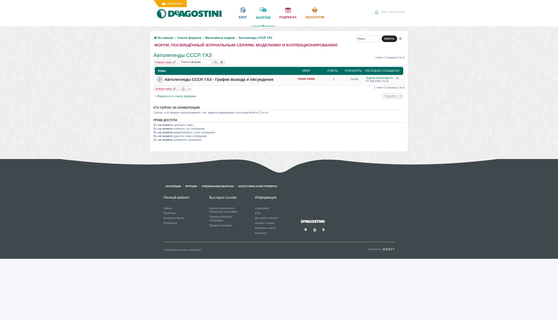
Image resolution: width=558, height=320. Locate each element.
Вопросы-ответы (265, 228)
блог (243, 17)
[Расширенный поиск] (400, 38)
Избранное (170, 223)
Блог (258, 213)
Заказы (167, 208)
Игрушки (191, 186)
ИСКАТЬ (389, 39)
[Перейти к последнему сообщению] (397, 78)
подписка (288, 17)
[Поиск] (215, 62)
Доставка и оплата (266, 218)
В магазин (174, 3)
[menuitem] (389, 12)
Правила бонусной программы (221, 218)
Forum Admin (306, 78)
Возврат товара (265, 223)
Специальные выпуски (217, 186)
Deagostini (314, 17)
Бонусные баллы (174, 218)
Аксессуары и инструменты (257, 186)
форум (263, 17)
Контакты (261, 233)
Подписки (169, 213)
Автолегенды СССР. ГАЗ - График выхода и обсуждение (219, 79)
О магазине (262, 208)
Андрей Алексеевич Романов (381, 78)
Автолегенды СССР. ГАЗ (182, 55)
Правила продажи (220, 225)
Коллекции (173, 186)
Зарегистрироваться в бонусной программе (223, 210)
